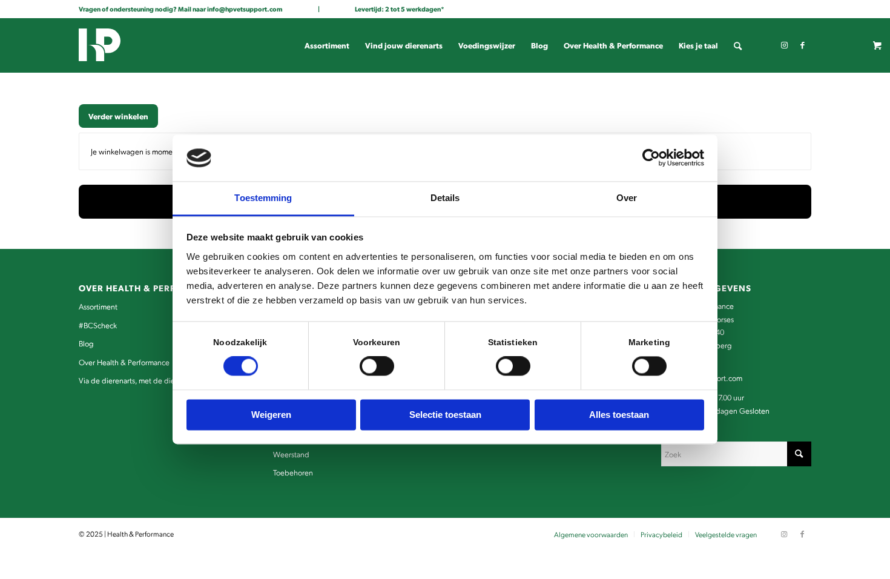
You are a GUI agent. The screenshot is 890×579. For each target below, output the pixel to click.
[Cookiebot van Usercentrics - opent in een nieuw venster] (651, 158)
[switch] (377, 366)
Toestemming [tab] (263, 198)
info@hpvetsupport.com (245, 8)
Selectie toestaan (445, 414)
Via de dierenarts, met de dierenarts (138, 380)
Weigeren (271, 414)
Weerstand (291, 454)
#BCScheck (98, 325)
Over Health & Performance (124, 362)
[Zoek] (738, 45)
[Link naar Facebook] (802, 45)
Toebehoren (293, 472)
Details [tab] (445, 198)
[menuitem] (327, 45)
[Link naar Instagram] (784, 45)
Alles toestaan (619, 414)
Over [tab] (626, 198)
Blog (86, 343)
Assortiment (98, 306)
